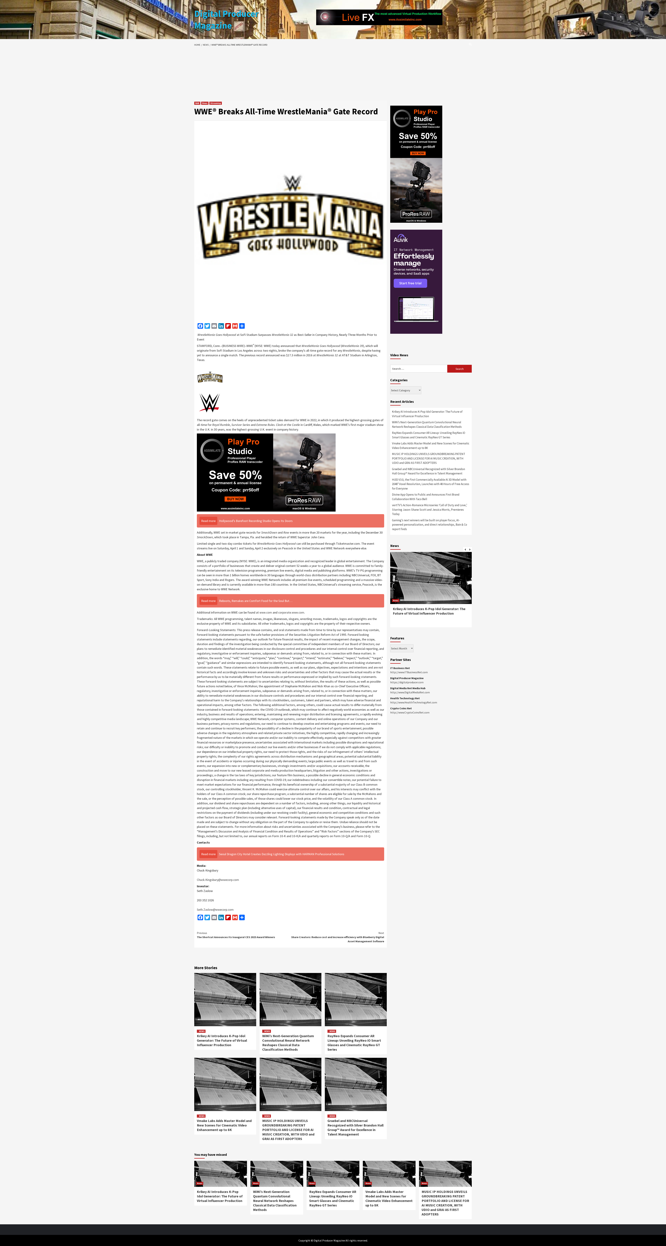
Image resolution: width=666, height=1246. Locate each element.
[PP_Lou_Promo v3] (266, 472)
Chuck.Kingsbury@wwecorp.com (218, 880)
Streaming (215, 103)
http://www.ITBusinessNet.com (409, 672)
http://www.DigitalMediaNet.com (410, 692)
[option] (430, 591)
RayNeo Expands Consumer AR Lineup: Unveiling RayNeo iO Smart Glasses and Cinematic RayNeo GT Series (354, 1043)
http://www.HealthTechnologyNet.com (413, 702)
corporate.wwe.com (291, 612)
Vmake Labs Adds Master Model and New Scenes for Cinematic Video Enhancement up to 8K (224, 1125)
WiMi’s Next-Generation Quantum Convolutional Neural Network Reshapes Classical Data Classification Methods (288, 1043)
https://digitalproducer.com (407, 682)
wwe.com (265, 612)
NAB (197, 103)
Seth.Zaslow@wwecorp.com (215, 910)
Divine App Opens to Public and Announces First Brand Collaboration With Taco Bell (425, 497)
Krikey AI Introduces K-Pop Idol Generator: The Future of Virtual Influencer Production (222, 1040)
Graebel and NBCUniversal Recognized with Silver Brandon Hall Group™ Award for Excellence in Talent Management (355, 1127)
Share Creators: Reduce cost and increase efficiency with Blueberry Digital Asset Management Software (337, 937)
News (204, 103)
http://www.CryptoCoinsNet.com (409, 712)
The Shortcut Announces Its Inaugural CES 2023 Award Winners (236, 935)
